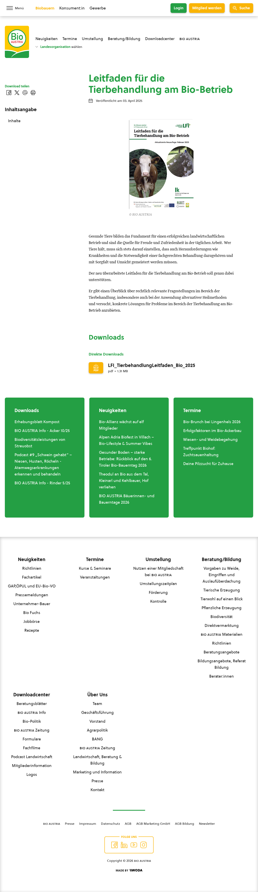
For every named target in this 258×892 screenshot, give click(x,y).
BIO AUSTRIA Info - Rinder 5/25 (42, 483)
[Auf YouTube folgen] (134, 845)
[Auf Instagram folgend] (143, 845)
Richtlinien (31, 568)
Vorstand (97, 721)
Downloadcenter (160, 38)
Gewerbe (97, 8)
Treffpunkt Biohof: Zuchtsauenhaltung (200, 451)
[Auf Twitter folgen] (124, 845)
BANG (97, 739)
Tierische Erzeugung (221, 590)
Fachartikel (31, 577)
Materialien (221, 634)
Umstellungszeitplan (158, 583)
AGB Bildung (184, 823)
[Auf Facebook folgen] (114, 845)
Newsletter (207, 823)
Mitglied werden (207, 7)
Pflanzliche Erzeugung (221, 607)
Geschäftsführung (97, 712)
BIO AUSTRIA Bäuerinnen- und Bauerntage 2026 (126, 499)
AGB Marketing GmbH (153, 823)
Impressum (87, 823)
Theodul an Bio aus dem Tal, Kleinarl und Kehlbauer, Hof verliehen (124, 480)
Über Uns (97, 694)
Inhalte (14, 120)
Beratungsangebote (221, 652)
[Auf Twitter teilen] (17, 93)
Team (97, 703)
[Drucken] (33, 93)
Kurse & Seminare (95, 568)
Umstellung (92, 38)
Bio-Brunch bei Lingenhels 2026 (211, 421)
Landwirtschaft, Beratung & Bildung (97, 760)
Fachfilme (31, 747)
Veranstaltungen (95, 577)
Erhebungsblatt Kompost (37, 421)
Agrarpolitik (97, 730)
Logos (31, 774)
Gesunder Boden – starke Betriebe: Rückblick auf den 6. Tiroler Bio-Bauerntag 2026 (125, 459)
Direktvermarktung (222, 625)
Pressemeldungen (31, 594)
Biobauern (44, 8)
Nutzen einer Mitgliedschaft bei (158, 571)
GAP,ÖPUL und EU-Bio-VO (32, 586)
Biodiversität (221, 616)
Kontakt (97, 789)
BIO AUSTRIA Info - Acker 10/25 (42, 430)
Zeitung (31, 730)
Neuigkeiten (46, 38)
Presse (97, 780)
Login (178, 7)
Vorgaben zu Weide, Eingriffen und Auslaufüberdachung (221, 575)
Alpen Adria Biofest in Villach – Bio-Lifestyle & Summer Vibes (126, 440)
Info (32, 712)
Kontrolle (158, 601)
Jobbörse (32, 621)
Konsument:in (72, 8)
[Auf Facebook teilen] (9, 93)
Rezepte (31, 630)
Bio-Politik (32, 721)
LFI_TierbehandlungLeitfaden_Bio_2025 (151, 365)
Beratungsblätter (32, 703)
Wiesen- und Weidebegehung (210, 439)
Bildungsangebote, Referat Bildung (222, 664)
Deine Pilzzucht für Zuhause (208, 463)
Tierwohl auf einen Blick (222, 599)
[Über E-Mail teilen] (25, 93)
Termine (69, 38)
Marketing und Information (97, 772)
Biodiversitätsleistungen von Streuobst (40, 443)
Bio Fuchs (31, 612)
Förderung (158, 592)
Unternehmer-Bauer (31, 603)
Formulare (32, 739)
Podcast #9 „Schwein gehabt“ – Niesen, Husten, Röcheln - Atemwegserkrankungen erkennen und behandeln (43, 464)
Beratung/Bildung (124, 38)
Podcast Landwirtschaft (31, 756)
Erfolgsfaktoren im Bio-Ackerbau (212, 430)
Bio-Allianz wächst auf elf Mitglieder (121, 425)
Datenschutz (110, 823)
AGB (128, 823)
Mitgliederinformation (32, 765)
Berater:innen (221, 676)
